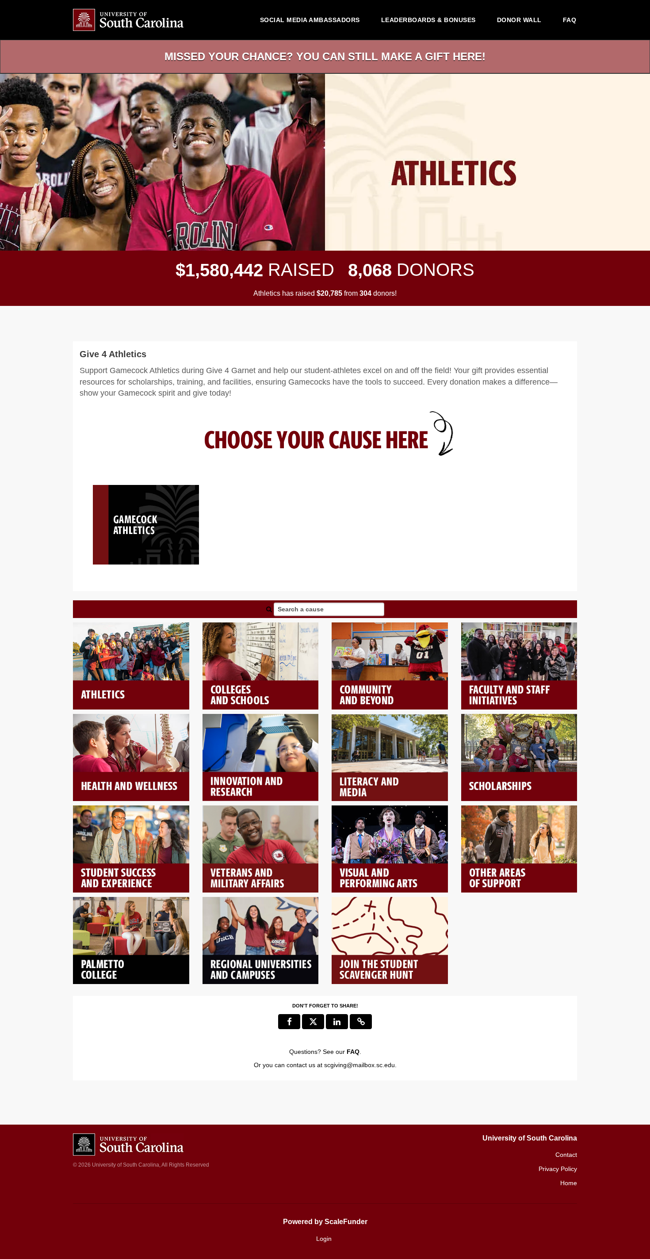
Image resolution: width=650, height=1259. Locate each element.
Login (324, 1238)
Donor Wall (519, 19)
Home (568, 1183)
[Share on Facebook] (289, 1021)
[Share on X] (313, 1021)
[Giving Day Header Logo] (128, 20)
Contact (566, 1154)
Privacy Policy (558, 1168)
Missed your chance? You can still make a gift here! (325, 56)
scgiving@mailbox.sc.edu (359, 1064)
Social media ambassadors (310, 19)
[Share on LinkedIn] (337, 1021)
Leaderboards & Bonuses (428, 19)
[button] (361, 1021)
